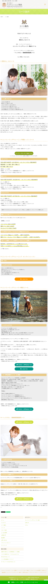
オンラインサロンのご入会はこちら (24, 153)
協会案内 (3, 537)
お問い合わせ (4, 540)
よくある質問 (4, 532)
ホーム (2, 520)
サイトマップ (4, 545)
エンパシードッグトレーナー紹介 (14, 572)
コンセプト (3, 522)
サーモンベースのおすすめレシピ (8, 561)
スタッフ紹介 (4, 530)
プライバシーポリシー (6, 542)
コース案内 (3, 525)
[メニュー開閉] (45, 4)
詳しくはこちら (24, 279)
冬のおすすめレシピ (5, 556)
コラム (26, 525)
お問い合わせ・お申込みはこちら (24, 364)
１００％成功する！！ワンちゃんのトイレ (10, 554)
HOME (2, 16)
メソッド (3, 527)
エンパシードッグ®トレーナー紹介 (32, 520)
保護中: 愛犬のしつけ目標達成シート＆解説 (10, 551)
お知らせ (27, 522)
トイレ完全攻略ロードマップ (7, 559)
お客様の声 (3, 535)
